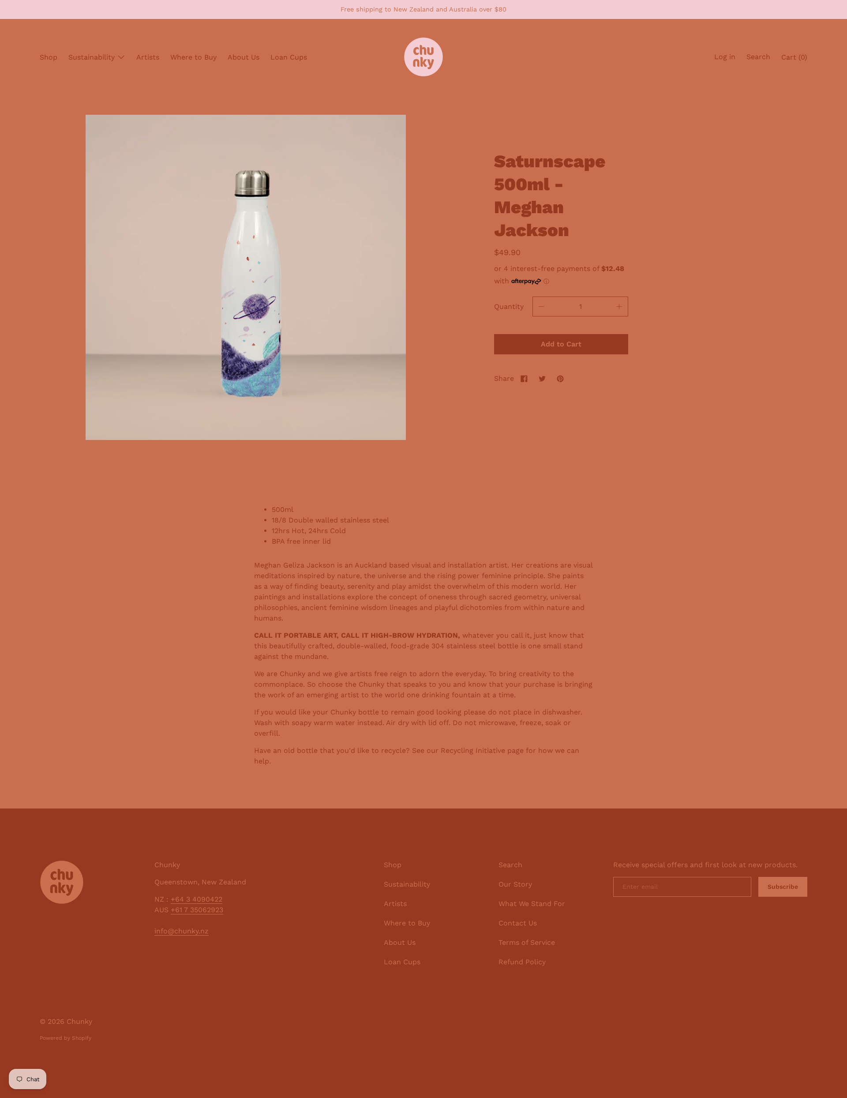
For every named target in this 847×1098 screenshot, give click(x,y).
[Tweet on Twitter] (542, 378)
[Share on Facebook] (524, 378)
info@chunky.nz (181, 931)
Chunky (79, 1021)
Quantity (509, 306)
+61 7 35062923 (197, 910)
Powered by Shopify (65, 1038)
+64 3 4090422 (196, 899)
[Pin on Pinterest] (560, 378)
